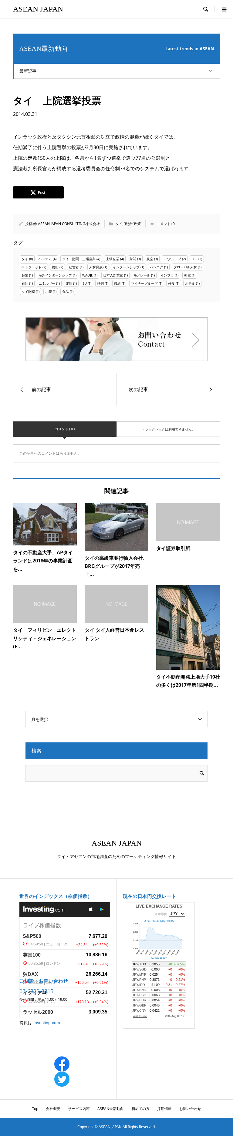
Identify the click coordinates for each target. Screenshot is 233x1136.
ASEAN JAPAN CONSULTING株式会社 (69, 223)
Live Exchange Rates (159, 906)
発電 (187, 275)
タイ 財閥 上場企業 (79, 259)
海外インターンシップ (55, 275)
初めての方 (140, 1108)
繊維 (117, 283)
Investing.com (46, 1022)
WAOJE (87, 275)
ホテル (190, 283)
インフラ (167, 275)
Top (35, 1108)
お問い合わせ (190, 1108)
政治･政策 (132, 223)
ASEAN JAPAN (38, 9)
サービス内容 (79, 1108)
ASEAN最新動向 (110, 1108)
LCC (194, 259)
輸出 (55, 267)
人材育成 (96, 267)
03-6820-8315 (36, 991)
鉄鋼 (100, 283)
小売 (48, 291)
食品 (65, 291)
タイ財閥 (28, 291)
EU (85, 283)
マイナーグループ (144, 283)
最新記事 (27, 71)
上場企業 (112, 259)
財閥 (133, 259)
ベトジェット (32, 267)
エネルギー (47, 283)
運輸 (69, 283)
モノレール (141, 275)
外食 (171, 283)
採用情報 (164, 1108)
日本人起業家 (113, 275)
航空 (150, 259)
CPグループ (172, 259)
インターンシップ (126, 267)
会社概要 (53, 1108)
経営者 (74, 267)
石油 (25, 283)
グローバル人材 (185, 267)
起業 (25, 275)
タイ (119, 223)
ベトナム (45, 259)
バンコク (156, 267)
